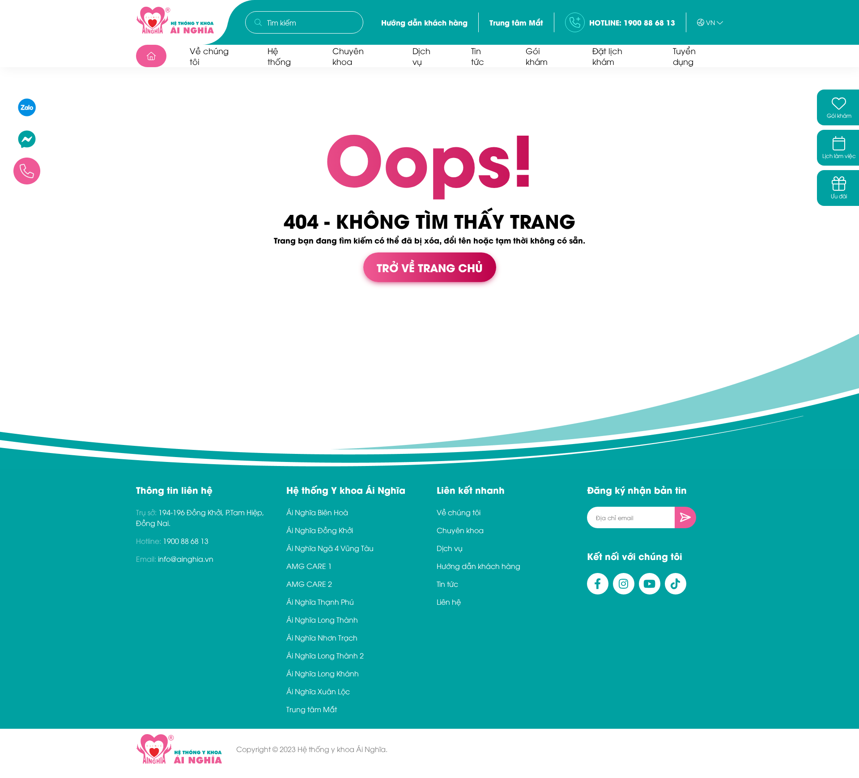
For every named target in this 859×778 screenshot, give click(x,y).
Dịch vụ (421, 56)
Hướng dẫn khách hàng (424, 22)
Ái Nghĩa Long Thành (322, 619)
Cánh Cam (76, 330)
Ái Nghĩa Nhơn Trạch (321, 637)
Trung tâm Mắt (516, 22)
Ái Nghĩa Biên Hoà (317, 512)
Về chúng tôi (209, 56)
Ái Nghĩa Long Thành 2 (325, 655)
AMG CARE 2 (309, 584)
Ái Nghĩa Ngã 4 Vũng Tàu (330, 548)
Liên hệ (449, 602)
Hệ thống (279, 56)
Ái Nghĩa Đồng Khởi (319, 530)
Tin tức (477, 56)
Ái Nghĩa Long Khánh (322, 673)
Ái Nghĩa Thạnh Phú (320, 602)
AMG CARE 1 (309, 566)
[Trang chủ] (151, 56)
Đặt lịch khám (607, 56)
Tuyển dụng (684, 56)
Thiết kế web (21, 330)
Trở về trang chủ (430, 267)
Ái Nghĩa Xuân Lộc (318, 691)
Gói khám (537, 56)
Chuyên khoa (348, 56)
